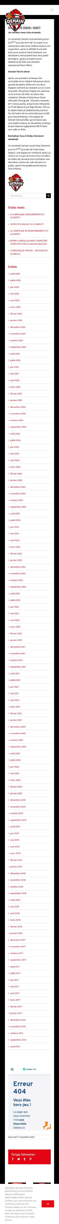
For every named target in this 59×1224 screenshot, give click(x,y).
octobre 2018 (16, 886)
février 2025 (16, 393)
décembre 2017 (17, 939)
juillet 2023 (15, 520)
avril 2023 (15, 540)
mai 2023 (14, 533)
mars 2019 (15, 853)
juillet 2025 (15, 360)
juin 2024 (14, 446)
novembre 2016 (18, 1026)
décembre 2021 (17, 646)
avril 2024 (15, 460)
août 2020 (15, 753)
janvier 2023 (16, 560)
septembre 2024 (18, 426)
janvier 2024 (16, 480)
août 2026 (15, 273)
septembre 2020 (18, 746)
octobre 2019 (16, 813)
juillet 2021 (15, 680)
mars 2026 (15, 306)
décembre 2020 (17, 726)
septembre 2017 (18, 959)
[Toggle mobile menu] (52, 10)
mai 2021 (14, 693)
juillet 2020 (15, 759)
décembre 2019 (17, 799)
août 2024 (15, 433)
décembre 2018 (17, 873)
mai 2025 (14, 373)
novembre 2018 (18, 879)
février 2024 (16, 473)
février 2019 (16, 859)
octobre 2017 (16, 953)
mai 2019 (14, 839)
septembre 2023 (18, 506)
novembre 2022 (18, 573)
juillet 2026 (15, 280)
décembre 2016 (17, 1019)
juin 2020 (14, 766)
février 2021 (16, 713)
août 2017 (15, 966)
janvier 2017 (16, 1013)
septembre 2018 (18, 893)
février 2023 (16, 553)
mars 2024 (15, 466)
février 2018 (16, 926)
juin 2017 (14, 979)
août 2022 (15, 593)
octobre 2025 (16, 340)
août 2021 (15, 673)
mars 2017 (15, 999)
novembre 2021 (18, 653)
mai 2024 (14, 453)
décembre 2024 (17, 406)
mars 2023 (15, 546)
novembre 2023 (18, 493)
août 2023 (15, 513)
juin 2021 (14, 686)
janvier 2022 (16, 640)
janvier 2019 (16, 866)
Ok (47, 1203)
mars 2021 (15, 706)
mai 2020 (14, 773)
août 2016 (15, 1046)
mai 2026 (14, 293)
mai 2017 (14, 986)
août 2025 (15, 353)
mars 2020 (15, 780)
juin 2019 (14, 833)
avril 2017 (15, 993)
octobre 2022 (16, 580)
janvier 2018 (16, 933)
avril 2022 (15, 620)
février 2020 (16, 786)
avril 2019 (15, 846)
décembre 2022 (17, 566)
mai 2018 (14, 906)
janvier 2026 (16, 320)
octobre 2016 (16, 1033)
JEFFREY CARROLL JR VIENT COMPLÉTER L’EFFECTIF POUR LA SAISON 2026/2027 (28, 242)
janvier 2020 (16, 793)
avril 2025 (15, 380)
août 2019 (15, 826)
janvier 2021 (16, 720)
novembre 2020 (18, 733)
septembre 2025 (18, 346)
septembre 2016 (18, 1039)
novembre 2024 (18, 413)
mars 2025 (15, 386)
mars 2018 (15, 919)
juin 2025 (14, 367)
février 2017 (16, 1006)
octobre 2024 (16, 420)
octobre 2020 (16, 740)
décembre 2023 (17, 486)
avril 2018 (15, 913)
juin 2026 (14, 287)
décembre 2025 (17, 327)
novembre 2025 (18, 333)
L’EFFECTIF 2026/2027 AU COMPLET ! (27, 224)
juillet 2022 (15, 600)
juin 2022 (14, 606)
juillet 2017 (15, 973)
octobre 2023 (16, 500)
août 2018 (15, 899)
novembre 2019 (18, 806)
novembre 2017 (18, 946)
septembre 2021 (18, 666)
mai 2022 (14, 613)
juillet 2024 (15, 440)
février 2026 (16, 313)
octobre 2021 (16, 660)
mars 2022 (15, 626)
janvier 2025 (16, 400)
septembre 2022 (18, 586)
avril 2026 (15, 300)
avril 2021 (15, 700)
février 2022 (16, 633)
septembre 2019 (18, 820)
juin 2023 (14, 526)
